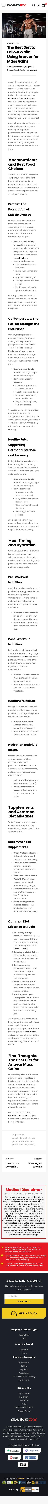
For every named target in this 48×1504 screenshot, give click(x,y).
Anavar (30, 98)
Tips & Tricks (19, 70)
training (31, 1144)
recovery (23, 1144)
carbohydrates (18, 1138)
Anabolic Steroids (16, 66)
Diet (28, 1138)
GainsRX (22, 1084)
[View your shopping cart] (42, 5)
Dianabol (12, 98)
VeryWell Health (21, 949)
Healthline (23, 258)
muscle (21, 1141)
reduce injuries (29, 1032)
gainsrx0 (33, 70)
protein (15, 1144)
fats (32, 1138)
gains (14, 1141)
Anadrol (22, 98)
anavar (20, 1134)
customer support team (19, 1115)
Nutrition (29, 1141)
